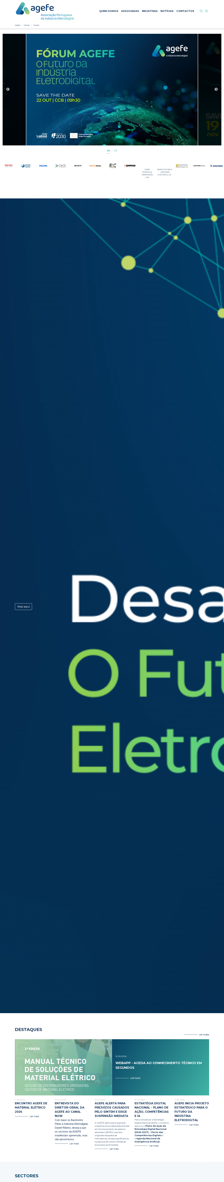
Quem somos (108, 11)
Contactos (185, 11)
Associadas (130, 11)
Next (216, 89)
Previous (8, 89)
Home (26, 25)
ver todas (204, 1034)
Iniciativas (150, 11)
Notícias (167, 11)
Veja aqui (23, 606)
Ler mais (135, 1078)
